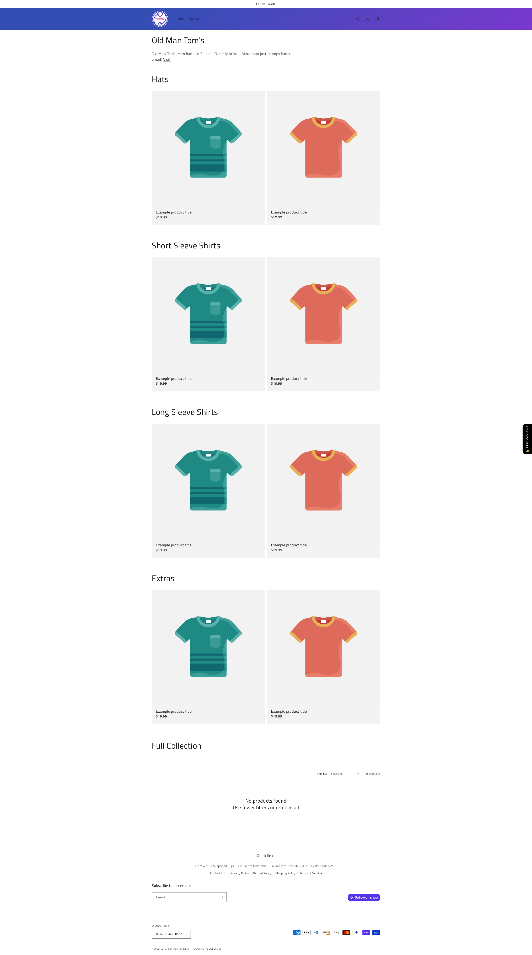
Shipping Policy (285, 873)
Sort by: (322, 773)
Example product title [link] (174, 212)
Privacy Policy (240, 873)
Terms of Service (311, 873)
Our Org (165, 948)
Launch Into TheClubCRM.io (289, 866)
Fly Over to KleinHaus (252, 866)
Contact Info (218, 873)
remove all (287, 807)
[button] (358, 18)
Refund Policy (262, 873)
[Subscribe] (221, 897)
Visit (166, 59)
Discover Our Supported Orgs (214, 866)
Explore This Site (322, 866)
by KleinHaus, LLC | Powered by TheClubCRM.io (195, 948)
